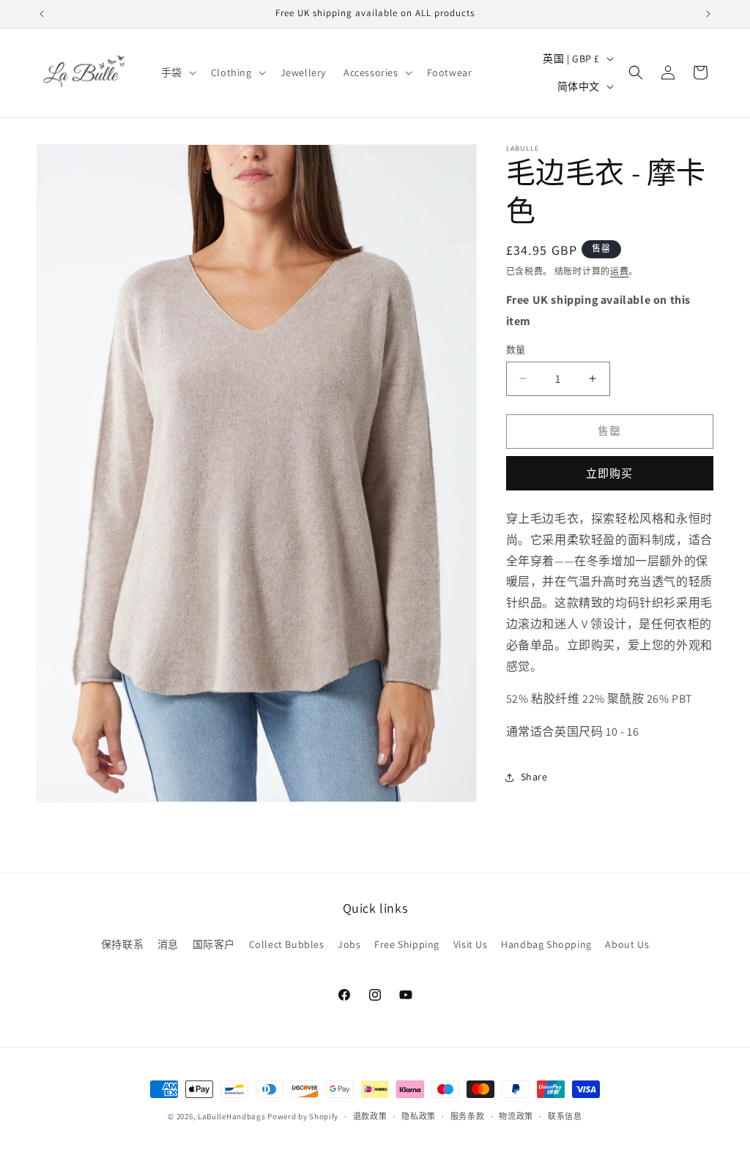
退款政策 (370, 1116)
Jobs (349, 944)
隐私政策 (418, 1116)
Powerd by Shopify (302, 1116)
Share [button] (534, 776)
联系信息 (565, 1116)
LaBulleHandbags (232, 1116)
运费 (619, 271)
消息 (168, 944)
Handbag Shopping (546, 944)
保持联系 (122, 944)
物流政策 (516, 1116)
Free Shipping (406, 944)
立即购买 (609, 473)
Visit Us (470, 944)
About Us (627, 944)
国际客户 (214, 944)
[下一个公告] (708, 14)
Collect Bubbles (286, 944)
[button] (177, 72)
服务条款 (467, 1116)
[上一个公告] (42, 14)
